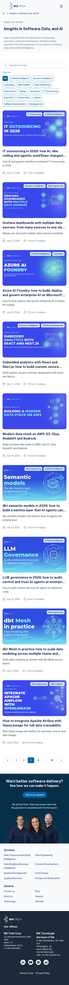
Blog (37, 891)
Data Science (10, 91)
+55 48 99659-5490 (45, 952)
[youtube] (30, 962)
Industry (39, 896)
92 (52, 760)
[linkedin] (23, 962)
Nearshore (9, 98)
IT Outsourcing (51, 91)
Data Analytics (24, 85)
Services (39, 901)
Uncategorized (35, 104)
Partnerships (24, 98)
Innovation (35, 91)
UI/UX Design (41, 873)
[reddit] (46, 962)
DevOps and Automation (47, 878)
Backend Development (15, 873)
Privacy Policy (43, 973)
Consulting (9, 85)
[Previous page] (8, 760)
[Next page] (61, 760)
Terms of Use (26, 973)
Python (37, 98)
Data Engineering (42, 85)
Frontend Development (46, 864)
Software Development (14, 104)
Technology (10, 901)
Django (23, 91)
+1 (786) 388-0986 (12, 948)
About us (8, 896)
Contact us (9, 891)
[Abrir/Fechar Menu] (61, 6)
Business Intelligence (43, 78)
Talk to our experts (34, 795)
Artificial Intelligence (20, 78)
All (5, 78)
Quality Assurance (13, 878)
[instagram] (38, 962)
